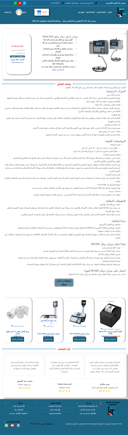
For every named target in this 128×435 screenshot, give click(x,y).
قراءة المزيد (48, 339)
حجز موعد (7, 12)
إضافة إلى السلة (17, 56)
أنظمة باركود (101, 12)
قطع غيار (81, 12)
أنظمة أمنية (90, 12)
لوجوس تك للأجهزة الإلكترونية (116, 3)
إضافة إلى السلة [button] (110, 339)
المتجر (110, 12)
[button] (125, 34)
